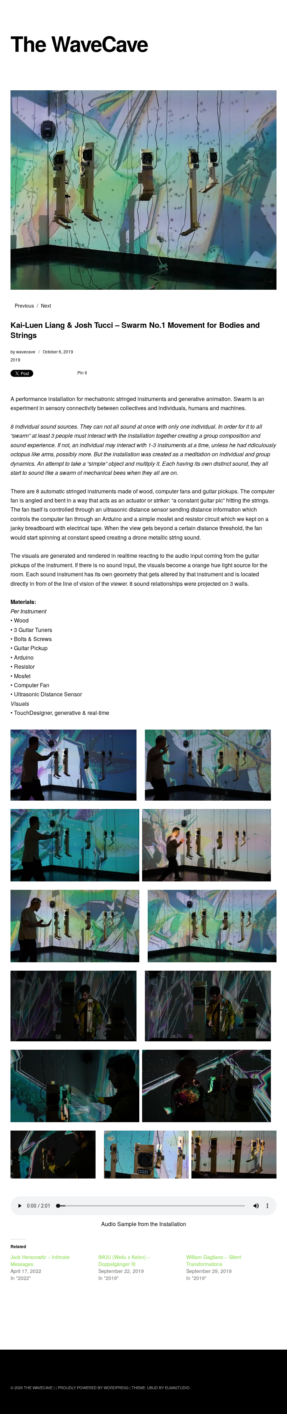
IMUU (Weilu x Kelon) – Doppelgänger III (124, 1260)
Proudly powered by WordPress (93, 1387)
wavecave (25, 351)
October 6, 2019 (58, 351)
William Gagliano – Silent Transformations (213, 1260)
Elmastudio (177, 1387)
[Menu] (19, 10)
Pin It (82, 372)
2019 (15, 360)
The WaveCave (79, 43)
